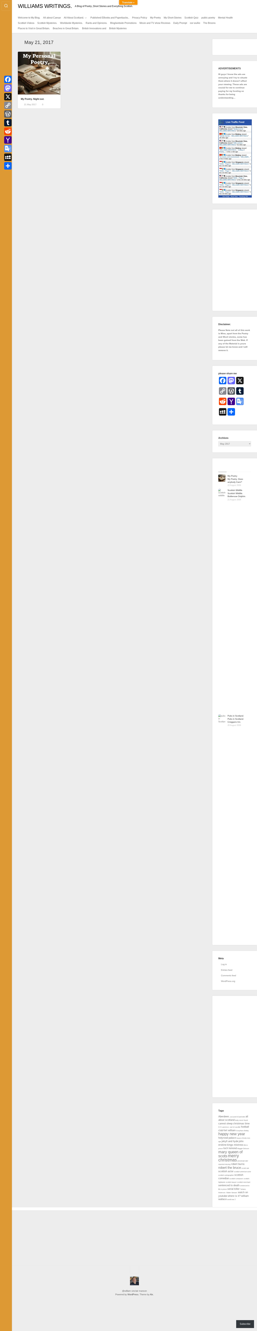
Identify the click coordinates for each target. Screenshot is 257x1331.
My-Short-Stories (172, 17)
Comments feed (228, 975)
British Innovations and (94, 28)
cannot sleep (225, 1123)
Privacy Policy (139, 17)
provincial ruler (243, 1161)
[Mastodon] (8, 88)
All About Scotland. (74, 17)
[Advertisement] (234, 260)
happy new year (231, 1134)
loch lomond (230, 1148)
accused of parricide (237, 1117)
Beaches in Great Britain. (66, 28)
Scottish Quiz (191, 17)
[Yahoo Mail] (8, 140)
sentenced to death (228, 1185)
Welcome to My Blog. (29, 17)
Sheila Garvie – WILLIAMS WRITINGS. (232, 130)
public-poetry (208, 17)
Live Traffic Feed (235, 122)
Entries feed (226, 970)
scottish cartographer (226, 1175)
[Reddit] (8, 131)
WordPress (132, 1294)
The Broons (209, 23)
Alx (151, 1294)
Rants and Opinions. (96, 23)
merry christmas (228, 1157)
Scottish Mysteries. (47, 23)
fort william (230, 1130)
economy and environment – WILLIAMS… (235, 157)
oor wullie (195, 23)
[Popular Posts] (231, 468)
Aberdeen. (224, 1116)
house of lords (241, 1138)
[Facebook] (8, 79)
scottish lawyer (231, 1182)
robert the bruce (229, 1167)
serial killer (233, 1189)
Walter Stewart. (231, 1192)
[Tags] (247, 468)
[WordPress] (8, 114)
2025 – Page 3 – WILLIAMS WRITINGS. (232, 179)
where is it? (234, 1196)
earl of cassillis (235, 1127)
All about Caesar (52, 17)
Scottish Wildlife (235, 490)
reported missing (224, 1164)
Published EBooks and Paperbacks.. (109, 17)
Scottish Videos (26, 23)
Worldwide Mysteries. (71, 23)
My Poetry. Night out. (32, 99)
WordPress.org (228, 981)
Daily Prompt (180, 23)
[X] (8, 96)
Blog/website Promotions (123, 23)
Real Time (234, 196)
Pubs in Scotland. (236, 716)
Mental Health (225, 17)
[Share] (8, 166)
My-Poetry (155, 17)
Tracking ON (243, 196)
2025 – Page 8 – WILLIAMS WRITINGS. (234, 185)
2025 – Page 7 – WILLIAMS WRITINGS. (234, 171)
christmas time (241, 1123)
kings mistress (235, 1144)
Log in (224, 964)
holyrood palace (227, 1137)
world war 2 (231, 1199)
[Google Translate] (8, 148)
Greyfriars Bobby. (242, 1130)
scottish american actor (242, 1171)
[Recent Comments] (239, 468)
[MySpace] (8, 157)
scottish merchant (243, 1182)
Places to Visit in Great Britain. (34, 28)
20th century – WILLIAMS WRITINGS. (231, 144)
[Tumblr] (8, 122)
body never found (241, 1120)
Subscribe (245, 1324)
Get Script (225, 196)
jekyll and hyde (230, 1141)
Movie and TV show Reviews (155, 23)
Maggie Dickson (243, 1148)
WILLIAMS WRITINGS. (45, 6)
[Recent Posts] (222, 468)
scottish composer (236, 1178)
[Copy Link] (8, 105)
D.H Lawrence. (223, 1127)
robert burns (238, 1164)
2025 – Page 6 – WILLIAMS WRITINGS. (234, 164)
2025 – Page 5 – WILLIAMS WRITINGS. (234, 192)
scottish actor (226, 1171)
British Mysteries (118, 28)
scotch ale (245, 1168)
